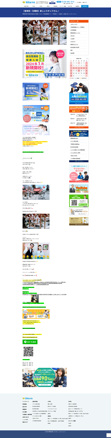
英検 (71, 50)
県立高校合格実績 (74, 147)
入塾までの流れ (73, 155)
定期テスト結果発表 (72, 404)
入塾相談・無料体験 (27, 414)
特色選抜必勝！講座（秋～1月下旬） (75, 411)
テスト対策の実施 (74, 141)
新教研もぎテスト (74, 44)
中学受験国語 (73, 30)
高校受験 (72, 53)
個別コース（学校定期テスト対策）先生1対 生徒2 (58, 418)
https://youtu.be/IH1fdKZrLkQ (29, 328)
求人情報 (79, 2)
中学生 (41, 6)
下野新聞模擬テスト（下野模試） (77, 27)
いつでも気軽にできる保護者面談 (77, 149)
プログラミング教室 (52, 411)
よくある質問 (25, 419)
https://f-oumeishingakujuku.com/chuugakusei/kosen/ (34, 307)
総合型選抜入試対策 (74, 47)
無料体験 (85, 6)
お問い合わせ (26, 417)
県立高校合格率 (35, 408)
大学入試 (72, 35)
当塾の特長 (26, 6)
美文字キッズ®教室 (52, 406)
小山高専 (72, 38)
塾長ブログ (85, 2)
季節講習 (55, 6)
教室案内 (77, 6)
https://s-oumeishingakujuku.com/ (30, 337)
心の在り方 (72, 41)
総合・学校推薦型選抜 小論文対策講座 (56, 421)
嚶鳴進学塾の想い (74, 138)
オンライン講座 (63, 6)
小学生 (33, 6)
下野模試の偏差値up (74, 144)
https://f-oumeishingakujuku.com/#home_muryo (33, 152)
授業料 (49, 413)
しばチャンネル (73, 24)
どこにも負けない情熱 (75, 152)
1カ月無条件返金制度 (36, 420)
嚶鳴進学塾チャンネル (75, 33)
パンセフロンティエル (52, 408)
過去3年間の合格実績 (72, 406)
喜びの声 (70, 6)
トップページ (26, 401)
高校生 (48, 6)
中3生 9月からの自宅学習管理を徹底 (39, 411)
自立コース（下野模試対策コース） (75, 408)
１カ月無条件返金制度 (75, 158)
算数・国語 (50, 404)
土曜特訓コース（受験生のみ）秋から (76, 416)
